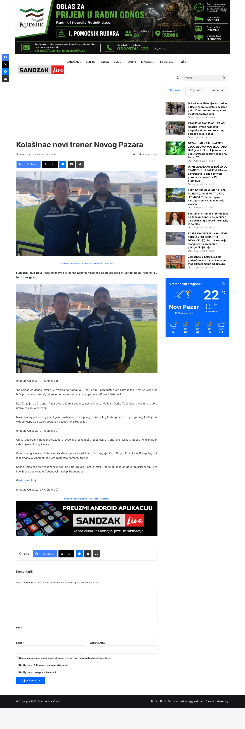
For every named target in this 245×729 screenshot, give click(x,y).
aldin (21, 154)
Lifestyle (166, 61)
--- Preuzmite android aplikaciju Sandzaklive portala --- (87, 263)
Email (20, 642)
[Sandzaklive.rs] (41, 69)
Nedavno (175, 90)
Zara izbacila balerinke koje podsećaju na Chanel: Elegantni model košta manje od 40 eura (207, 260)
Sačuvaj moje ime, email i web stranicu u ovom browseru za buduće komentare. (65, 658)
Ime (19, 627)
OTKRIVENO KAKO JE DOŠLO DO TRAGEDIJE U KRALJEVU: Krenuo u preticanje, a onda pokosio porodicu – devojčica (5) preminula (208, 173)
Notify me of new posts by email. (38, 672)
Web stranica (97, 642)
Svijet (118, 61)
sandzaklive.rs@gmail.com (188, 701)
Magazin (147, 61)
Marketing (222, 701)
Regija (104, 61)
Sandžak (73, 61)
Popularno (196, 90)
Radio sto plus (26, 480)
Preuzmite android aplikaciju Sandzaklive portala (86, 499)
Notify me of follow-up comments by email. (44, 665)
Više (183, 61)
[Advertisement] (86, 109)
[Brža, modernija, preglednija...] (86, 518)
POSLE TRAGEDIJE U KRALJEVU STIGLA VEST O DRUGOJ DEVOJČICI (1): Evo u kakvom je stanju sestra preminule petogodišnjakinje (207, 240)
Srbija (90, 61)
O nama (210, 701)
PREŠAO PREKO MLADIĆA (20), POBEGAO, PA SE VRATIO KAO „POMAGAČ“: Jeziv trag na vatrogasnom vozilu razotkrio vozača (207, 197)
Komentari (218, 90)
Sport (132, 61)
